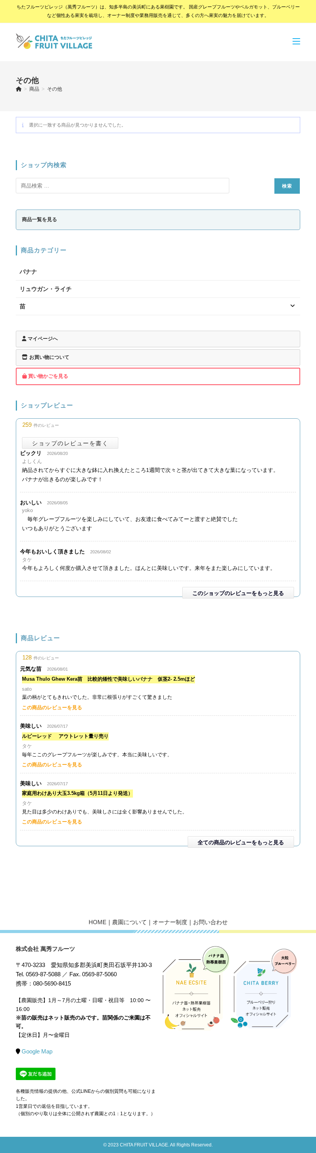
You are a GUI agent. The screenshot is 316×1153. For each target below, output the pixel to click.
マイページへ (42, 339)
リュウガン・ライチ (46, 289)
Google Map (37, 1051)
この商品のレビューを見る (52, 707)
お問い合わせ (210, 922)
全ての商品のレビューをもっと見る (241, 842)
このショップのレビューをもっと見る (238, 593)
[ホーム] (19, 89)
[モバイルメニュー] (296, 41)
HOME (97, 922)
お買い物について (48, 357)
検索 (287, 186)
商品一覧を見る (39, 219)
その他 (54, 89)
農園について (129, 922)
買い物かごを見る (47, 376)
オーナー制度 (170, 922)
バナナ (28, 271)
